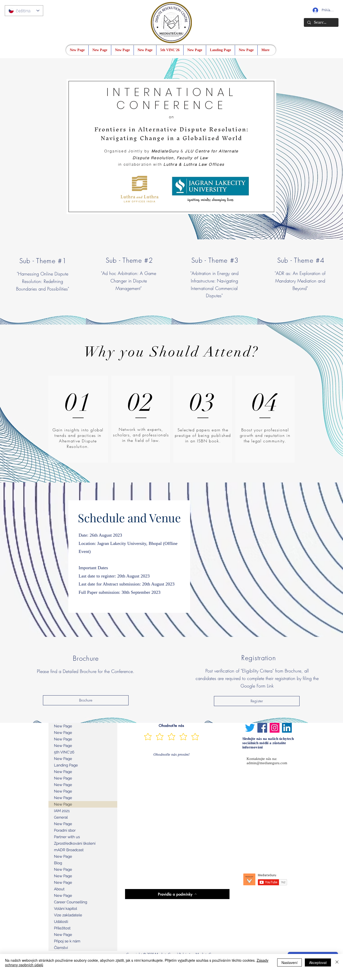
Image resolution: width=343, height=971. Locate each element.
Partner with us (67, 837)
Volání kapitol (65, 908)
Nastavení (289, 962)
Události (61, 921)
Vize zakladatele (68, 915)
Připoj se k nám (67, 941)
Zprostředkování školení (74, 843)
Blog (58, 863)
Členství (61, 947)
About (59, 889)
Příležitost (62, 928)
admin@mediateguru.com (267, 763)
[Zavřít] (337, 962)
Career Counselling (70, 902)
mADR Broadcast (69, 850)
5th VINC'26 (64, 752)
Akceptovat (318, 962)
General (61, 817)
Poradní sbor (65, 830)
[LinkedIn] (287, 728)
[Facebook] (262, 728)
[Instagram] (274, 728)
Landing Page (66, 765)
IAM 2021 (62, 811)
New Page (63, 726)
